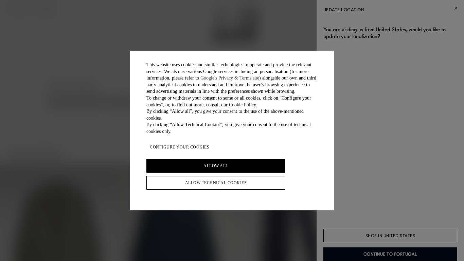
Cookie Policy (242, 104)
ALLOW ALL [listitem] (215, 165)
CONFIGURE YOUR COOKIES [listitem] (179, 147)
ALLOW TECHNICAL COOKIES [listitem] (216, 182)
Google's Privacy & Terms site (229, 78)
